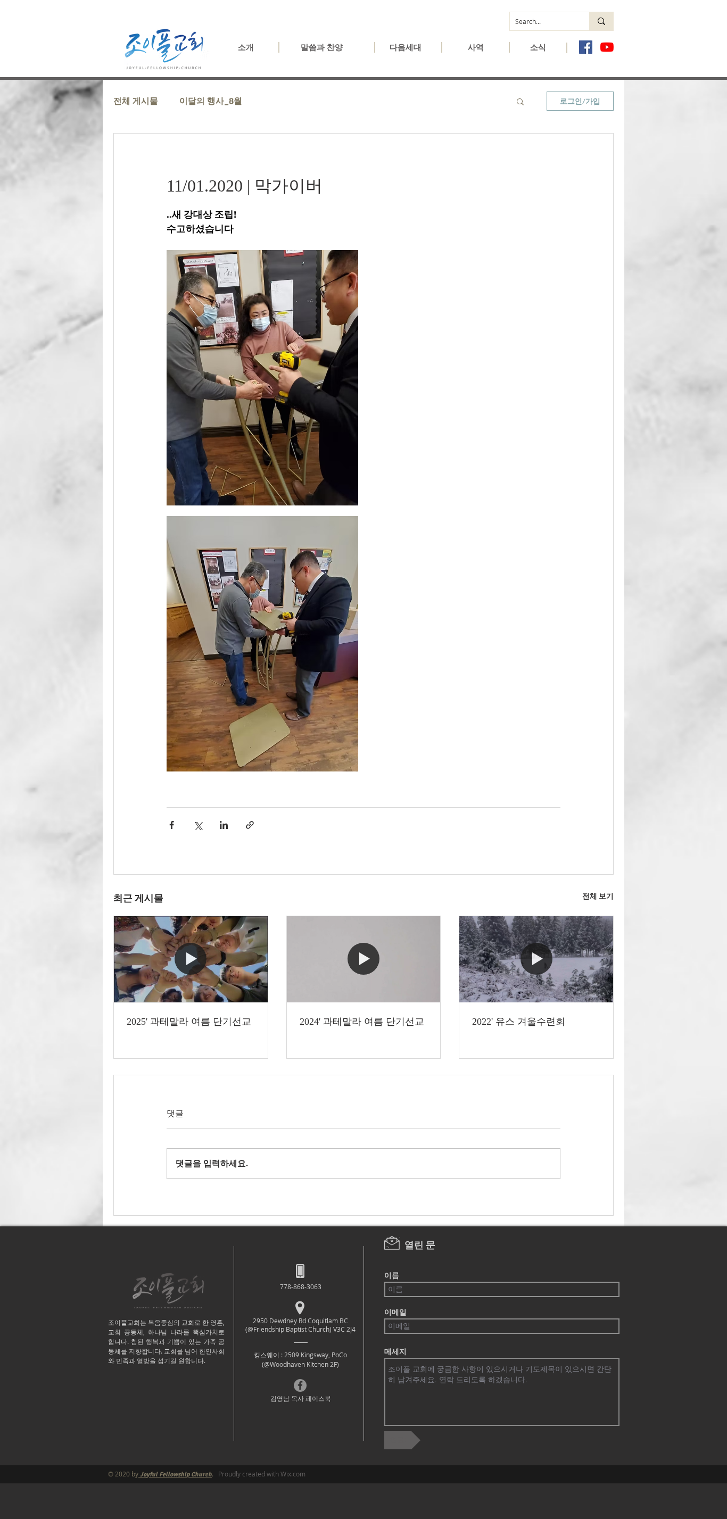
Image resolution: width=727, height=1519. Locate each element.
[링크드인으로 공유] (224, 825)
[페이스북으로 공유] (172, 825)
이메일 (395, 1312)
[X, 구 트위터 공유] (198, 825)
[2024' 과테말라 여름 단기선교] (364, 959)
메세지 (395, 1351)
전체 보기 (598, 896)
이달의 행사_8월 (210, 101)
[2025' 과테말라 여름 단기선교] (191, 959)
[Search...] (601, 21)
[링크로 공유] (250, 825)
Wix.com (292, 1474)
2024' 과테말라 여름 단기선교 (362, 1021)
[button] (245, 50)
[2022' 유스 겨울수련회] (536, 959)
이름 (391, 1275)
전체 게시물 (135, 101)
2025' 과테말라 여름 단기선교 (189, 1021)
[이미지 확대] (262, 377)
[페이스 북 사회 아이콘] (585, 47)
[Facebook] (300, 1385)
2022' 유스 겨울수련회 (518, 1021)
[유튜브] (607, 47)
